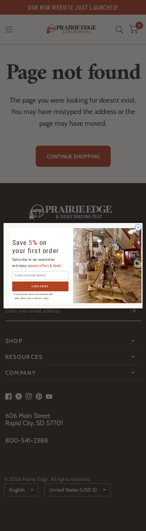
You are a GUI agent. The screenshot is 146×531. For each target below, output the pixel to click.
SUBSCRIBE (40, 286)
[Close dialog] (138, 227)
